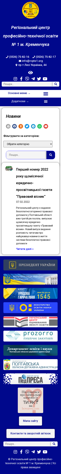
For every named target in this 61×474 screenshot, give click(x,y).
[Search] (56, 84)
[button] (46, 94)
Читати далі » (25, 249)
